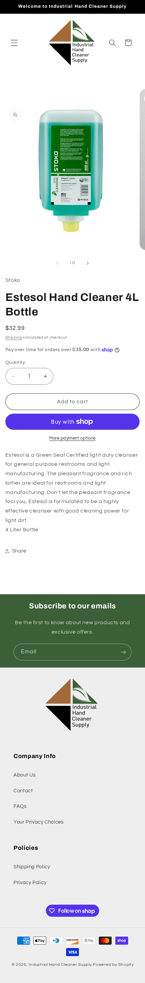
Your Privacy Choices (38, 822)
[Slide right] (87, 263)
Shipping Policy (31, 866)
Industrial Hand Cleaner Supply (60, 965)
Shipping (13, 337)
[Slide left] (57, 263)
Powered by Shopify (113, 965)
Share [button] (19, 551)
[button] (14, 42)
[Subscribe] (123, 652)
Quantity (15, 362)
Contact (23, 790)
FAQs (20, 806)
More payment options (72, 438)
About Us (24, 775)
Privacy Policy (30, 882)
